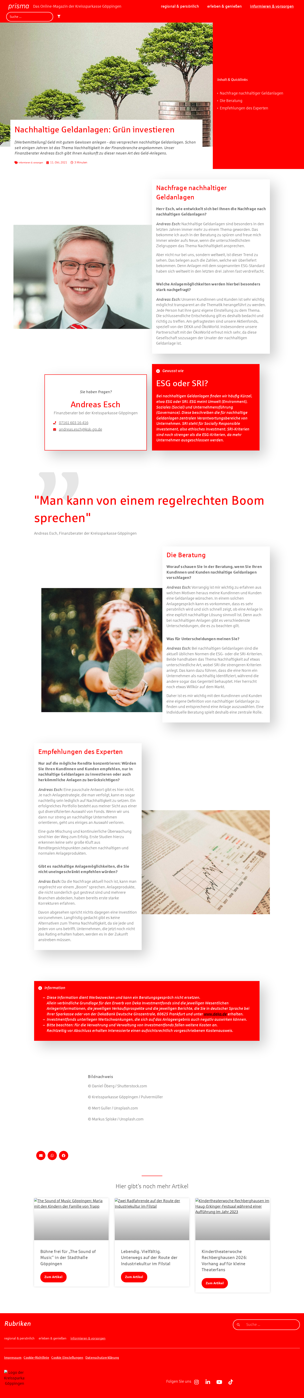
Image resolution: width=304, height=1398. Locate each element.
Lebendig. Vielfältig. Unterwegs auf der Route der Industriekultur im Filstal (149, 1257)
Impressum (13, 1357)
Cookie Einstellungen (67, 1357)
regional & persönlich (180, 6)
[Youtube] (219, 1382)
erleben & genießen (224, 6)
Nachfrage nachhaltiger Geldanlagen (251, 93)
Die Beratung (231, 100)
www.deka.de (215, 1014)
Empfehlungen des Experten (244, 108)
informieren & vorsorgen (272, 6)
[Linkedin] (208, 1382)
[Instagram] (196, 1382)
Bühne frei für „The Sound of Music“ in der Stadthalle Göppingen (68, 1257)
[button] (40, 1155)
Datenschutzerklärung (102, 1357)
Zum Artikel (53, 1277)
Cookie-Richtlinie (36, 1357)
